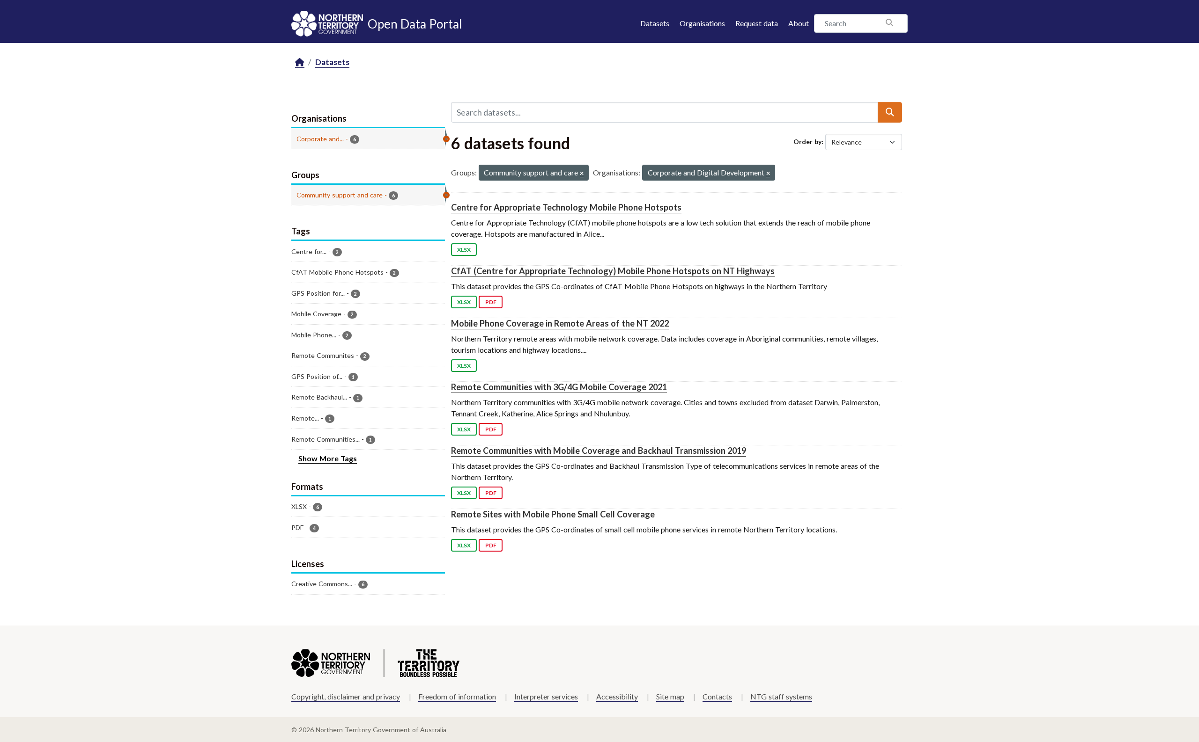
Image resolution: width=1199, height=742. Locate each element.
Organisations (702, 23)
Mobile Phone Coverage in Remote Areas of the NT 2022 (560, 323)
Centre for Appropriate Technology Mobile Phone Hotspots (566, 207)
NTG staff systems (781, 696)
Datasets (654, 23)
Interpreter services (546, 696)
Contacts (717, 696)
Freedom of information (457, 696)
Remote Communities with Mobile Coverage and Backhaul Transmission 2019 (598, 450)
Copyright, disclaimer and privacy (345, 696)
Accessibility (617, 696)
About (798, 23)
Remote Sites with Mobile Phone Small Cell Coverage (553, 514)
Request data (756, 23)
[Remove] (582, 173)
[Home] (299, 62)
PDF (490, 302)
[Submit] (890, 112)
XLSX (464, 249)
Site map (670, 696)
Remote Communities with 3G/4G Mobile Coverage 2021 (559, 387)
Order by (807, 141)
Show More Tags (327, 458)
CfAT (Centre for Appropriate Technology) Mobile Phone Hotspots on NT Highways (613, 271)
